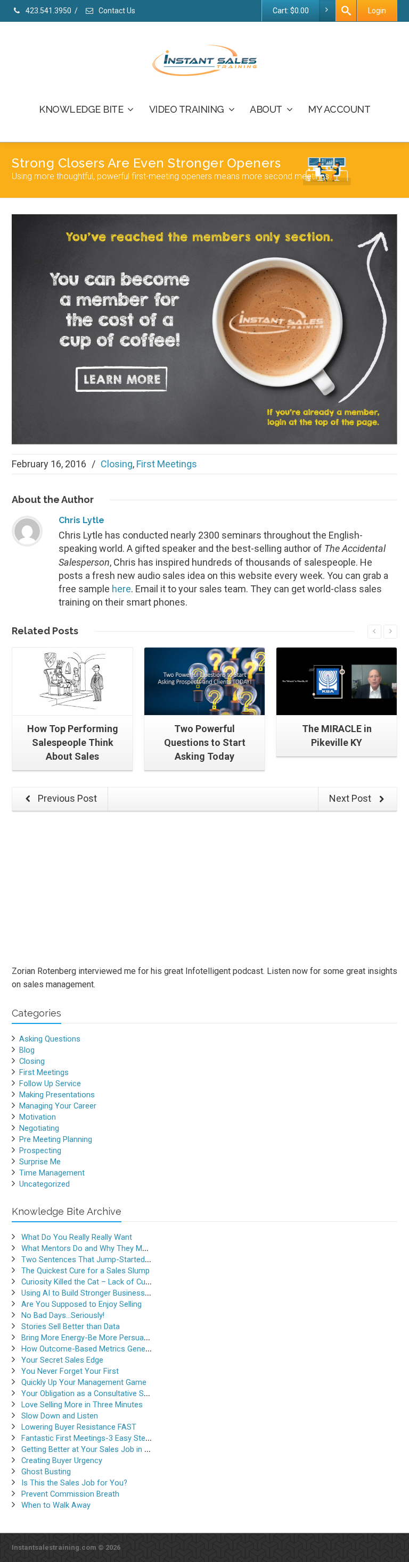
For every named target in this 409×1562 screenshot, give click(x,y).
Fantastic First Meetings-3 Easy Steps (87, 1438)
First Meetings (166, 463)
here (121, 588)
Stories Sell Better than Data (70, 1326)
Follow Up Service (50, 1083)
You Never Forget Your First (70, 1371)
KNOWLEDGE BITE (81, 109)
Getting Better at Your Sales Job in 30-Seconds (104, 1449)
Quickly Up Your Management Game (83, 1382)
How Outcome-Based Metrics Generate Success (106, 1349)
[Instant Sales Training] (204, 328)
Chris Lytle (81, 520)
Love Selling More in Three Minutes (82, 1404)
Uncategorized (44, 1184)
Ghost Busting (46, 1471)
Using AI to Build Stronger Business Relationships (107, 1293)
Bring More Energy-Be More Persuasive (89, 1337)
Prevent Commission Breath (70, 1494)
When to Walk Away (56, 1505)
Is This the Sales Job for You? (74, 1483)
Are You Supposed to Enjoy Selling (81, 1304)
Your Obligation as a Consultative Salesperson (102, 1393)
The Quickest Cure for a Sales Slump (85, 1270)
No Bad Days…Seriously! (62, 1315)
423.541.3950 (47, 10)
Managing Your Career (57, 1106)
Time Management (52, 1173)
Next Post (351, 798)
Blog (27, 1050)
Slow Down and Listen (59, 1416)
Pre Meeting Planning (55, 1139)
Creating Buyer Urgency (61, 1460)
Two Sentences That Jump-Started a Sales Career (109, 1259)
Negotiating (39, 1128)
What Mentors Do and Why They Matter (90, 1248)
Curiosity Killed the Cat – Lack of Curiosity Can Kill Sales (118, 1282)
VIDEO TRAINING (186, 109)
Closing (117, 463)
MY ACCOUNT (339, 109)
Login (377, 10)
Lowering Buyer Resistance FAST (78, 1427)
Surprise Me (40, 1161)
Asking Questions (49, 1039)
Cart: (291, 10)
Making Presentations (57, 1094)
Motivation (37, 1117)
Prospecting (40, 1150)
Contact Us (116, 10)
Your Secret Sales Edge (62, 1360)
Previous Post (66, 798)
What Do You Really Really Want (76, 1237)
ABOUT (266, 109)
